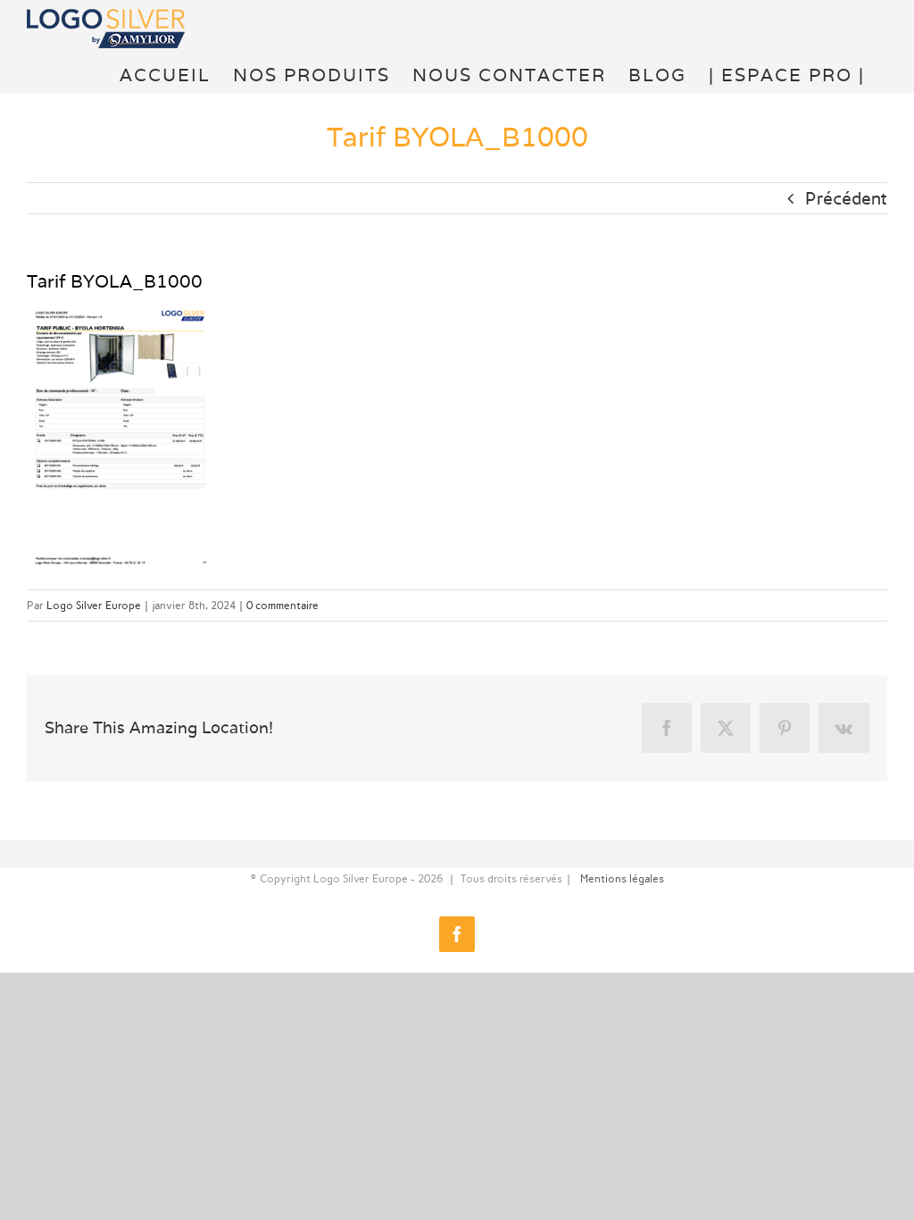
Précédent (846, 198)
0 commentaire (282, 605)
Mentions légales (622, 879)
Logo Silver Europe (93, 605)
